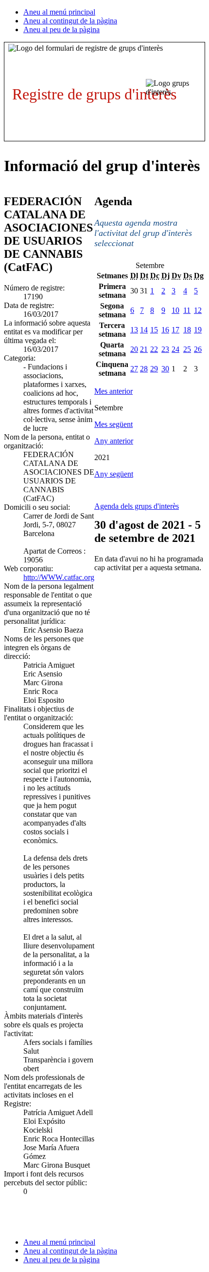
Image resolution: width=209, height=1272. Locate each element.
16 (165, 330)
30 (165, 369)
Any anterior (113, 441)
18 (187, 330)
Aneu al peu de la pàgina (61, 29)
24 (175, 349)
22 (154, 349)
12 (198, 310)
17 (175, 330)
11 (187, 310)
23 (165, 349)
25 (187, 349)
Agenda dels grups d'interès (136, 506)
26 (198, 349)
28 (144, 369)
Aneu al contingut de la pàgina (70, 21)
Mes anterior (113, 391)
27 (134, 369)
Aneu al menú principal (59, 12)
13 (134, 330)
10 (175, 310)
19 (198, 330)
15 (154, 330)
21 (144, 349)
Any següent (113, 474)
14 (144, 330)
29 (154, 369)
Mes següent (113, 424)
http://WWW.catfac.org (58, 577)
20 (134, 349)
